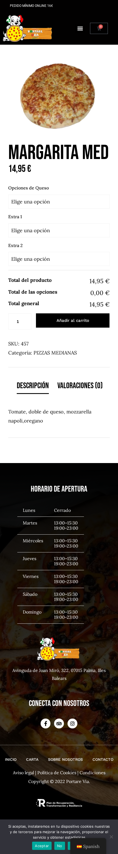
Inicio (10, 759)
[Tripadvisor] (59, 723)
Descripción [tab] (33, 386)
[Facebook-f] (45, 723)
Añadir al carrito (73, 320)
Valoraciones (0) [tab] (80, 386)
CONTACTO (102, 759)
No (59, 846)
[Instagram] (72, 723)
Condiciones (92, 772)
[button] (80, 28)
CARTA (32, 759)
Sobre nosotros (65, 759)
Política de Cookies (56, 772)
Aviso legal (23, 772)
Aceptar (42, 846)
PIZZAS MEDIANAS (55, 353)
